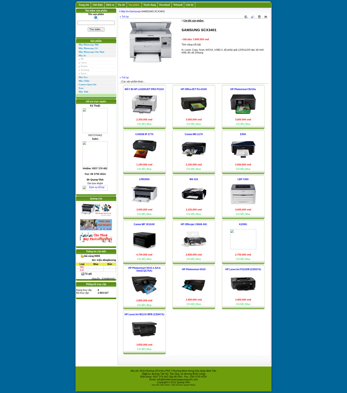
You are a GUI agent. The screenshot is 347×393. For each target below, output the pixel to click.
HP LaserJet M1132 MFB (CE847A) (144, 314)
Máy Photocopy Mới (89, 45)
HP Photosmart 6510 (194, 269)
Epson (84, 73)
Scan (81, 88)
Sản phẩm (134, 4)
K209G (243, 224)
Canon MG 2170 (194, 134)
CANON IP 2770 (144, 134)
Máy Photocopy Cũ (88, 48)
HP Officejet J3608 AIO (194, 224)
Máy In (82, 55)
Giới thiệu (98, 4)
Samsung (85, 70)
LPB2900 (144, 179)
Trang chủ (83, 4)
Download (164, 4)
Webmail (177, 4)
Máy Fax (83, 77)
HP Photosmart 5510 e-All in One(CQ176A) (144, 269)
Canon (84, 62)
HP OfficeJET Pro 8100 (194, 89)
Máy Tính (83, 92)
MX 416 (194, 179)
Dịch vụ (110, 4)
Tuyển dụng (149, 4)
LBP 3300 (243, 179)
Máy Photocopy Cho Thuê (91, 52)
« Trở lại (124, 16)
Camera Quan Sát (87, 84)
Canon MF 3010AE (144, 224)
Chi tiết (141, 124)
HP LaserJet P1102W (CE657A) (243, 269)
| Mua (148, 124)
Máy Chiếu (84, 81)
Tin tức (121, 4)
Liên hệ (189, 4)
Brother (84, 66)
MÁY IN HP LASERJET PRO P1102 (144, 89)
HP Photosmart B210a (243, 89)
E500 (243, 134)
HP (82, 59)
